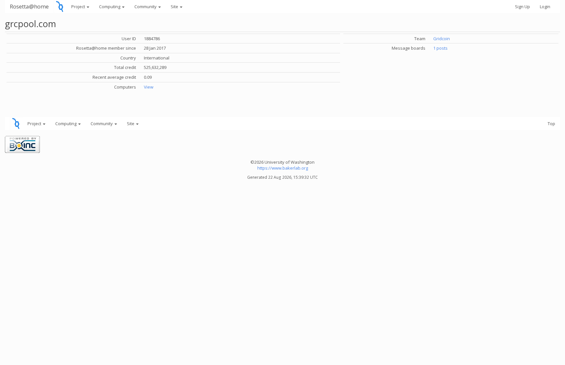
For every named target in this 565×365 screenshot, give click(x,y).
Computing (110, 6)
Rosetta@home (29, 6)
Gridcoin (441, 38)
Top (551, 123)
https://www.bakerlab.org (282, 168)
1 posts (440, 48)
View (148, 87)
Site (175, 6)
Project (78, 6)
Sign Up (522, 6)
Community (146, 6)
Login (545, 6)
